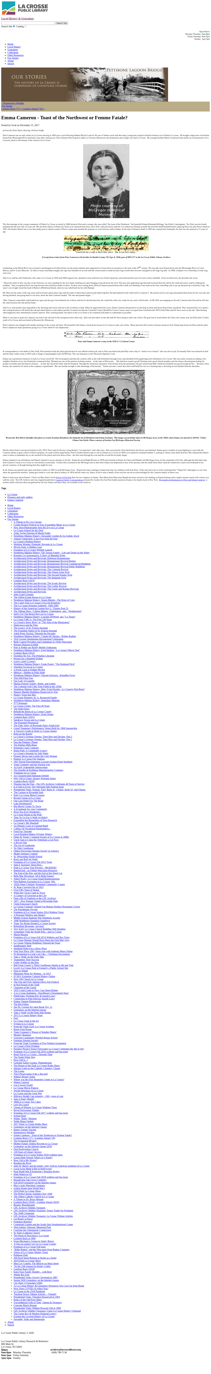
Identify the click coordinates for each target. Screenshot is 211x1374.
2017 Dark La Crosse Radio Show (30, 1124)
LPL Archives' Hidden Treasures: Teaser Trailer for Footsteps (43, 1210)
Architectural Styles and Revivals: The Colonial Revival (41, 569)
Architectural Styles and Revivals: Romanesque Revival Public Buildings (49, 566)
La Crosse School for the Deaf (28, 530)
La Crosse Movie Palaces (26, 1088)
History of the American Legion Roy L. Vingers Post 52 (41, 608)
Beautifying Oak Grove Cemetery (30, 1180)
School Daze (20, 1115)
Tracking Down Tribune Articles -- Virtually (35, 1294)
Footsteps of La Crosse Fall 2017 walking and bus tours (41, 1113)
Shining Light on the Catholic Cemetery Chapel (37, 1068)
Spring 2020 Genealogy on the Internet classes (36, 1280)
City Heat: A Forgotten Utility (28, 1283)
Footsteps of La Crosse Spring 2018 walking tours (38, 1154)
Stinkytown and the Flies (26, 625)
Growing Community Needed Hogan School (35, 1037)
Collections (12, 52)
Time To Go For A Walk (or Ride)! (31, 817)
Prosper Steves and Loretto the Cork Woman (35, 756)
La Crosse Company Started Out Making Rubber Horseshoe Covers (47, 906)
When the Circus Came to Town (29, 892)
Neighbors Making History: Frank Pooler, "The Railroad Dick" (44, 664)
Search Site (6, 26)
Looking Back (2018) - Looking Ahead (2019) (36, 1202)
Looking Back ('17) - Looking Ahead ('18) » (23, 108)
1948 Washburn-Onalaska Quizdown (32, 920)
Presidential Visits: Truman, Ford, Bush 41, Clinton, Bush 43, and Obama (49, 789)
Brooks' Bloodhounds (24, 1205)
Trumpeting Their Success (26, 959)
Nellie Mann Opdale (24, 1121)
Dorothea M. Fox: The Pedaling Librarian (34, 655)
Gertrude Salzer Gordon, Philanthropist (33, 1062)
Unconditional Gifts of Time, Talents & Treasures (38, 1302)
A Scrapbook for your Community (30, 809)
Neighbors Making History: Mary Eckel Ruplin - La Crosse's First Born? (49, 689)
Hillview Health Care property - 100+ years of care (38, 1096)
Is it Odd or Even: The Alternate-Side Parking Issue (39, 786)
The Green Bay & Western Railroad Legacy (35, 1313)
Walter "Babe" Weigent (25, 1118)
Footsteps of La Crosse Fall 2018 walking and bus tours (41, 1177)
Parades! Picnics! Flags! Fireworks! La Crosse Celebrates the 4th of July (49, 1049)
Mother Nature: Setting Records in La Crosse (36, 1143)
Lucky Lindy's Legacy (25, 661)
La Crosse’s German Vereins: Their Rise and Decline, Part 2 (43, 736)
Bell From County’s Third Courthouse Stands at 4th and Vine (43, 965)
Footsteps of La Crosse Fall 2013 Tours (33, 862)
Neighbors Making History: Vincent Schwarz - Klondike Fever (44, 675)
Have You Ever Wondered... (27, 812)
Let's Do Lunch (21, 1104)
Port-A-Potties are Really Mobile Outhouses (35, 647)
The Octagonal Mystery (25, 1141)
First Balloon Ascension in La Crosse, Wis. (34, 881)
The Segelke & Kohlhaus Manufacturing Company (38, 770)
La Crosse (12, 494)
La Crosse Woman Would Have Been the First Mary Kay (42, 940)
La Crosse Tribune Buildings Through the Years (37, 943)
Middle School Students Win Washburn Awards (37, 918)
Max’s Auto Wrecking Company (29, 1185)
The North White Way (24, 1057)
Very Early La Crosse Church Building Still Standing (39, 929)
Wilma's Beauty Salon (24, 1076)
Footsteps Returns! (23, 1221)
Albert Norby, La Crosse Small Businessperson (37, 878)
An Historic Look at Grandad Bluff (31, 826)
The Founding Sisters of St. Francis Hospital (35, 630)
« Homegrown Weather (12, 103)
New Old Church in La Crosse (29, 979)
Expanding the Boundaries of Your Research (35, 820)
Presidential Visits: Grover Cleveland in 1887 (36, 1277)
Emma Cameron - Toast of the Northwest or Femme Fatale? (43, 1135)
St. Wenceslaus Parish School (28, 856)
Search (10, 63)
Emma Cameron (15, 500)
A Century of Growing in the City (30, 895)
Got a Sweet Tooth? (23, 1085)
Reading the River (22, 1163)
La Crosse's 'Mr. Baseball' (26, 823)
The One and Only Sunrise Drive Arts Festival (36, 982)
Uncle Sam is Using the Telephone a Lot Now (36, 839)
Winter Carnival (21, 1082)
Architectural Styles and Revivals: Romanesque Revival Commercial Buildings (52, 563)
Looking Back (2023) (24, 580)
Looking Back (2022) (24, 653)
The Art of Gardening (24, 845)
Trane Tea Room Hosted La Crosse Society (35, 923)
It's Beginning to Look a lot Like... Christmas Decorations (42, 954)
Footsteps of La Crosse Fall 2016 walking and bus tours (41, 1051)
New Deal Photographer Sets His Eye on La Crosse (39, 527)
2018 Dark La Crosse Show (27, 1191)
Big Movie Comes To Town (27, 806)
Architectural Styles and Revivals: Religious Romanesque (42, 558)
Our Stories (13, 58)
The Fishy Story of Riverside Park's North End (36, 725)
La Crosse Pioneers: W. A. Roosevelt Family (35, 697)
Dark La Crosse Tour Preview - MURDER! (35, 867)
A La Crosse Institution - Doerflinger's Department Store (41, 993)
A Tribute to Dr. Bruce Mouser (29, 1199)
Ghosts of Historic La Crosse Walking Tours (35, 1107)
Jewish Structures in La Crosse (29, 1090)
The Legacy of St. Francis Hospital (31, 628)
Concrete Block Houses (25, 1305)
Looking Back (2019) (24, 1269)
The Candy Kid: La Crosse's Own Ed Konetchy (37, 603)
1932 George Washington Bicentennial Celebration (38, 639)
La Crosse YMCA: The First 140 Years (33, 619)
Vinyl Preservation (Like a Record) (31, 1074)
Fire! (16, 1018)
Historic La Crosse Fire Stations (29, 759)
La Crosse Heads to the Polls (28, 814)
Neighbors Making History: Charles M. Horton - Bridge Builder (45, 636)
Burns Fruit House (23, 1029)
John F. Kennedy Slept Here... (28, 865)
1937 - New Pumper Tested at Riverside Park (36, 901)
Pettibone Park (21, 1255)
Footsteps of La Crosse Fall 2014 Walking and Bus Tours (42, 937)
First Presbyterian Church (26, 1149)
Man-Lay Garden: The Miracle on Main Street (36, 1263)
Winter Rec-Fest (21, 1274)
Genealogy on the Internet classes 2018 (33, 1146)
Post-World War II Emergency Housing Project (36, 1171)
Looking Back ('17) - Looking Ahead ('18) (34, 1138)
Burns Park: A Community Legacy (30, 750)
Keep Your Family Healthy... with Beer (33, 1272)
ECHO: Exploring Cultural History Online (34, 976)
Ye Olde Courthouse (24, 848)
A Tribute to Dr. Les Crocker (28, 522)
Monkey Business (22, 1035)
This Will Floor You (23, 678)
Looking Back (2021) (24, 717)
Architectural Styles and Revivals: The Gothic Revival (40, 586)
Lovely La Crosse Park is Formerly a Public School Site (41, 968)
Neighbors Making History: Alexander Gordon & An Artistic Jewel (46, 536)
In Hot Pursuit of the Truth (26, 984)
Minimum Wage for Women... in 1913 (32, 973)
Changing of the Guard (25, 987)
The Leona (19, 1071)
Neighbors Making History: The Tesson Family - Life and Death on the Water (51, 552)
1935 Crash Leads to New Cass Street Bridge (36, 990)
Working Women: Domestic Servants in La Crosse (38, 544)
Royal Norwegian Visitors (26, 1110)
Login (41, 1333)
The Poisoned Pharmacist (26, 722)
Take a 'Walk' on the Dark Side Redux (32, 1012)
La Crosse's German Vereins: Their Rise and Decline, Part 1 (43, 739)
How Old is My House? (25, 1160)
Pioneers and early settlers (20, 497)
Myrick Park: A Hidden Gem (28, 547)
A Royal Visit (20, 842)
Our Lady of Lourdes (24, 681)
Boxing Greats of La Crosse (27, 798)
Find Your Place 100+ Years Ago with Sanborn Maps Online (43, 951)
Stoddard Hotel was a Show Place (30, 948)
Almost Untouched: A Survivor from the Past (35, 538)
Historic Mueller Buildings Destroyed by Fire (36, 692)
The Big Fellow (21, 1004)
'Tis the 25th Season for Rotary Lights (32, 1266)
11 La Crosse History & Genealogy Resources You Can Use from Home (49, 1285)
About (10, 60)
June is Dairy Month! (24, 1099)
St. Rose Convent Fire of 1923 (28, 887)
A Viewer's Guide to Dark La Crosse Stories (35, 731)
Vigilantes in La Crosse (25, 773)
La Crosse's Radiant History (27, 541)
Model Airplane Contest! (26, 853)
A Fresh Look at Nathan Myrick (29, 669)
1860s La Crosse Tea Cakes (27, 1102)
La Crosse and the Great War (28, 1093)
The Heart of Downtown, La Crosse (31, 1235)
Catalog (20, 26)
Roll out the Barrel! (23, 734)
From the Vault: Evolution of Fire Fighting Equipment (40, 1043)
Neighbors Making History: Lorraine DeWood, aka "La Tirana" (45, 616)
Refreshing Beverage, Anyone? (29, 926)
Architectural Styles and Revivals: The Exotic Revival (40, 583)
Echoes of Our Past (63, 477)
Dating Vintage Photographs (27, 1001)
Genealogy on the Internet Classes (30, 1127)
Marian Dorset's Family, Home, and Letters (35, 683)
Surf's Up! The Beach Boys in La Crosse (34, 614)
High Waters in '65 (23, 1174)
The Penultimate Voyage (26, 909)
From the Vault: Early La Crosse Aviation (34, 1026)
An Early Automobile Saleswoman (31, 767)
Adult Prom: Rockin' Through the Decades (34, 633)
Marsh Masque (21, 934)
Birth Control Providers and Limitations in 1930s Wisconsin (43, 642)
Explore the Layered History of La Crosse (34, 1316)
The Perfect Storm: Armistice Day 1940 (33, 1193)
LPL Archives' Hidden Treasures (29, 1207)
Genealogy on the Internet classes (30, 1010)
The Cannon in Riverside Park (28, 792)
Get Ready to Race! (23, 1219)
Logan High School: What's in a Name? (33, 1157)
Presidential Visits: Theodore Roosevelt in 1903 (37, 1297)
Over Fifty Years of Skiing (26, 890)
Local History (14, 47)
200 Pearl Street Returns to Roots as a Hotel (35, 1258)
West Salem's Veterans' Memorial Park (32, 1227)
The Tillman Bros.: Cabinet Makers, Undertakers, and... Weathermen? (48, 611)
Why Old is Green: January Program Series (35, 778)
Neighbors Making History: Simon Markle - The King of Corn (44, 600)
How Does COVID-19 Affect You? (31, 1288)
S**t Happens (20, 703)
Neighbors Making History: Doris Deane (33, 714)
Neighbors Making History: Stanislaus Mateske (37, 700)
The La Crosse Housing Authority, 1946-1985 (36, 605)
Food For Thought (23, 831)
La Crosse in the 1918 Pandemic (29, 1291)
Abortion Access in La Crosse (28, 667)
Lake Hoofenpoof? (23, 803)
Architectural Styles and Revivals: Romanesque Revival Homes (45, 561)
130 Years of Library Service (28, 1152)
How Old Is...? (21, 1060)
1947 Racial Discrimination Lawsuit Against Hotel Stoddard (43, 761)
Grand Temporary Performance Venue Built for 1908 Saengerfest (45, 728)
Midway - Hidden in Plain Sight (29, 672)
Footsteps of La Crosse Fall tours (30, 1246)
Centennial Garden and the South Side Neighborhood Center (43, 1224)
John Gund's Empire (24, 594)
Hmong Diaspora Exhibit (26, 644)
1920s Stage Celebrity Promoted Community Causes (39, 884)
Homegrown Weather (24, 1132)
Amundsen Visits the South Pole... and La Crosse (38, 931)
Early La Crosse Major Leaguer (29, 795)
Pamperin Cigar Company (26, 747)
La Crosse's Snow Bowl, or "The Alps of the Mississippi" (42, 622)
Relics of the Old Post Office (28, 1299)
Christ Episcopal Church (26, 904)
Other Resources (15, 55)
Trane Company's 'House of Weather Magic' (35, 1032)
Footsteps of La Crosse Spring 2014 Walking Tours (39, 912)
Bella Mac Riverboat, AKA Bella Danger (34, 876)
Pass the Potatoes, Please (26, 742)
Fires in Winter (21, 970)
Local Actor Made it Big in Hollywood (33, 1168)
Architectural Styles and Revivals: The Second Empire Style (43, 575)
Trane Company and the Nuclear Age (32, 764)
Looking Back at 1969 (25, 1238)
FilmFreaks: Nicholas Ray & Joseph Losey (34, 996)
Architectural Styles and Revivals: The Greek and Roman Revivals (46, 589)
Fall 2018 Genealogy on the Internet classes (35, 1182)
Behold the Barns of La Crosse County (33, 711)
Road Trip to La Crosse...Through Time (33, 1054)
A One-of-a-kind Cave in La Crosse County (35, 1244)
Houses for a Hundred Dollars (28, 658)
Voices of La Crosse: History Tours (31, 1252)
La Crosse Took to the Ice (26, 1021)
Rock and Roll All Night (26, 859)
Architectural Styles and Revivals (30, 591)
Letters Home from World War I (29, 1188)
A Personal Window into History (29, 915)
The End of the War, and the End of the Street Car (38, 873)
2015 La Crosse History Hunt (28, 1015)
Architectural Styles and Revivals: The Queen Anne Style (42, 572)
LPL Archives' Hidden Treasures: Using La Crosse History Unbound (47, 1311)
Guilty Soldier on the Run (26, 962)
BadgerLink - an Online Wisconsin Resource (35, 870)
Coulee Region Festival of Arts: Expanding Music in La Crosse (44, 524)
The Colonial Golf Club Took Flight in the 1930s (37, 686)
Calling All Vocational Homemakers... (32, 828)
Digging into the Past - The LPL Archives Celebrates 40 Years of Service (49, 784)
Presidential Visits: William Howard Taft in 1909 (37, 1308)
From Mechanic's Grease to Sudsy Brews (34, 1241)
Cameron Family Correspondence (70, 480)
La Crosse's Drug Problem (26, 1046)
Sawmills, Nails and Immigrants (29, 1319)
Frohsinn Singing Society (26, 1040)
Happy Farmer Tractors (25, 1129)
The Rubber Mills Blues (25, 745)
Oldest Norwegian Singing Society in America (36, 851)
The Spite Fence (22, 708)
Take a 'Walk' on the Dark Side (29, 957)
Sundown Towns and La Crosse (29, 720)
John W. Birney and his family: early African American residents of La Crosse (51, 1166)
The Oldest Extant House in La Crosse (32, 597)
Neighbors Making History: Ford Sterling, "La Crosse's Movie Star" (47, 650)
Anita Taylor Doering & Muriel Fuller (32, 533)
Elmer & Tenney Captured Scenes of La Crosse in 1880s (41, 837)
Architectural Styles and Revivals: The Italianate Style (40, 577)
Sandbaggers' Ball (22, 945)
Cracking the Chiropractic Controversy (32, 1230)
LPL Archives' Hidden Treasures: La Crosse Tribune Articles (43, 1216)
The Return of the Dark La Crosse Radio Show (37, 1065)
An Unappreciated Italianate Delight (31, 775)
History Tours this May (25, 695)
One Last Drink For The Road (28, 800)
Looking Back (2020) (24, 781)
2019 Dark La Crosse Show (27, 1260)
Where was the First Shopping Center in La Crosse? (39, 1079)
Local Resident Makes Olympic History (33, 834)
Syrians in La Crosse (24, 1023)
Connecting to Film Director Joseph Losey (34, 998)
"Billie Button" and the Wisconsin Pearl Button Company (42, 1249)
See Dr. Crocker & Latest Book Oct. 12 (33, 1007)
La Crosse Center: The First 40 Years (32, 706)
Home (10, 44)
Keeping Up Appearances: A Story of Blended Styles (39, 555)
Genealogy (12, 49)
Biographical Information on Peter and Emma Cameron (182, 480)
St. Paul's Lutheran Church (27, 1233)
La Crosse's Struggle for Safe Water (31, 753)
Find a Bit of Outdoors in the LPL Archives (35, 898)
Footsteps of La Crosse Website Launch (33, 550)
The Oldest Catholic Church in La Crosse (34, 1196)
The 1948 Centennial (24, 1213)
